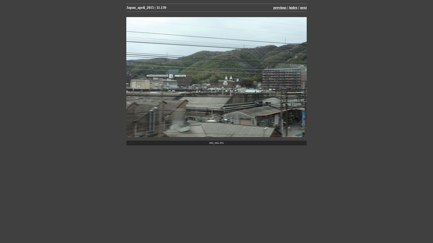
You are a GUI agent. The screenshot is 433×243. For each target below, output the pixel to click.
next (303, 7)
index (293, 7)
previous (279, 7)
